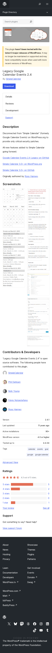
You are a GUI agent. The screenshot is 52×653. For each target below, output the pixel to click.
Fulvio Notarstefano (18, 400)
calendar (31, 449)
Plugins (30, 554)
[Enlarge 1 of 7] (21, 192)
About (6, 544)
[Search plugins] (31, 21)
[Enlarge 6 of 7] (45, 301)
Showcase (32, 544)
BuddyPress (10, 605)
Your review (8, 508)
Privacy (6, 559)
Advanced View (10, 462)
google (30, 455)
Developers (8, 577)
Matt (6, 595)
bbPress (8, 600)
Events (30, 572)
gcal (46, 449)
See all (46, 508)
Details (8, 96)
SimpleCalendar (13, 79)
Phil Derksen (14, 382)
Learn (5, 568)
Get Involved (33, 568)
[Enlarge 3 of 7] (21, 233)
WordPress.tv (11, 582)
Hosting (6, 554)
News (5, 549)
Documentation (10, 572)
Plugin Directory (10, 12)
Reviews (9, 103)
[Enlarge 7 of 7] (45, 339)
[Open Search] (39, 4)
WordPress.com (12, 591)
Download (9, 86)
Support (9, 117)
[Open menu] (47, 4)
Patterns (31, 559)
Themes (31, 549)
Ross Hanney (31, 176)
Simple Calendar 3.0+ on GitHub (18, 170)
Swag (31, 582)
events (40, 449)
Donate (32, 577)
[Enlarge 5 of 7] (45, 276)
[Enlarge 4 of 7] (45, 192)
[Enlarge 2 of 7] (21, 209)
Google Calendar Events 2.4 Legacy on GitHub (26, 157)
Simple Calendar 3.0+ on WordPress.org (22, 164)
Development (12, 110)
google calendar (41, 455)
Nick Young (13, 391)
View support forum (12, 528)
